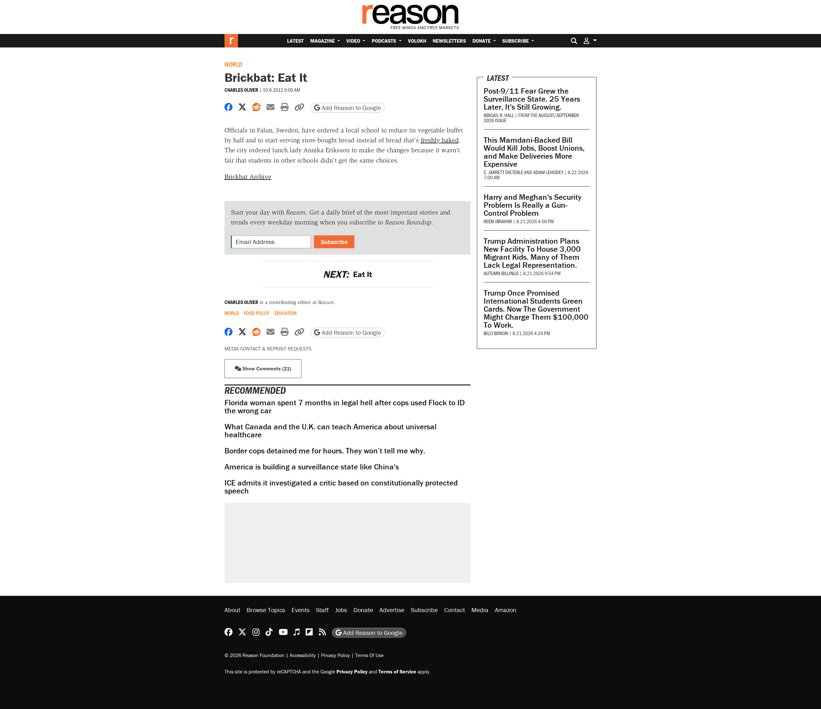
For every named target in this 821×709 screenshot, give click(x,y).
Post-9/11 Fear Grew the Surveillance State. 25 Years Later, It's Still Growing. (532, 99)
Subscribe (516, 41)
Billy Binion (496, 333)
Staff (322, 610)
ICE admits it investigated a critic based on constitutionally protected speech (341, 487)
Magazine (323, 41)
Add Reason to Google (350, 108)
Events (300, 610)
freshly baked (440, 140)
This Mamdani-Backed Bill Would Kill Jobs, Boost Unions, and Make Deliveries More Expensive (534, 152)
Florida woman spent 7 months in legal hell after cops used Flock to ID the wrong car (344, 407)
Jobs (341, 610)
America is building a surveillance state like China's (311, 467)
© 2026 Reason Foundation (254, 655)
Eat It (347, 274)
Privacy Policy (335, 655)
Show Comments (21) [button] (266, 368)
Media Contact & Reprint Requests (267, 348)
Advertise (391, 610)
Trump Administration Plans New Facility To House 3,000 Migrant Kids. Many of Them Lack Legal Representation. (532, 253)
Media (479, 610)
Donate (482, 41)
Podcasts (384, 41)
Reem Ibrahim (498, 221)
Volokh (417, 41)
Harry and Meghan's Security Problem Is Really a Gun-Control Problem (532, 205)
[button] (590, 41)
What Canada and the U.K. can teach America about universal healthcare (330, 431)
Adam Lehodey (548, 172)
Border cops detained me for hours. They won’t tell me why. (324, 451)
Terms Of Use (369, 655)
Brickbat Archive (247, 177)
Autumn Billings (501, 273)
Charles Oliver (241, 90)
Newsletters (449, 41)
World (233, 64)
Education (286, 313)
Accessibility (303, 655)
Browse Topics (266, 610)
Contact (454, 610)
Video (353, 41)
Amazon (505, 610)
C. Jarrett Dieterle (503, 172)
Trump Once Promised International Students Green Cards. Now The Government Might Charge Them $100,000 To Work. (536, 309)
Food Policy (256, 313)
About (232, 610)
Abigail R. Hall (499, 115)
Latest (295, 41)
